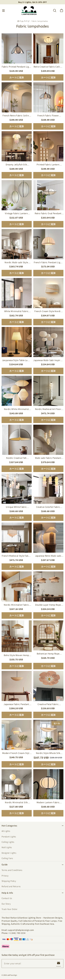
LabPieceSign (12, 975)
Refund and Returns (11, 886)
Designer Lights (9, 852)
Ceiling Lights (8, 842)
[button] (3, 10)
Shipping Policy (9, 881)
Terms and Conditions (12, 870)
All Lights (6, 831)
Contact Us (7, 898)
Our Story (6, 903)
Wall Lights (7, 847)
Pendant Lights (9, 836)
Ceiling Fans (7, 858)
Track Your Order (10, 909)
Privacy (5, 875)
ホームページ (23, 21)
